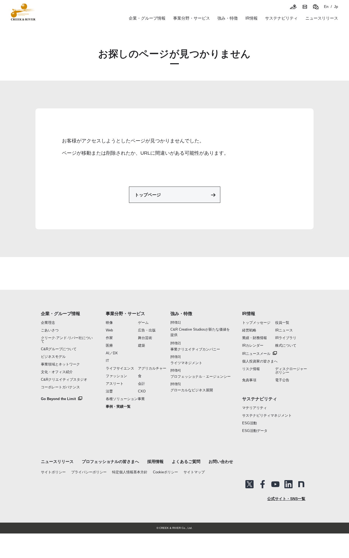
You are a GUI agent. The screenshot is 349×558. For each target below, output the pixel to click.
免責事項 (249, 380)
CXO (142, 391)
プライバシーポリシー (89, 472)
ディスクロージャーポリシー (291, 370)
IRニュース (284, 330)
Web (109, 330)
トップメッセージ (256, 323)
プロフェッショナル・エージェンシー (200, 376)
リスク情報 (251, 369)
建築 (141, 345)
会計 (141, 384)
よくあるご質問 (186, 461)
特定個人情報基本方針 (130, 472)
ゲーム (143, 323)
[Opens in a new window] (249, 484)
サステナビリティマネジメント (267, 415)
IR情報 (248, 313)
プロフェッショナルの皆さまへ (110, 461)
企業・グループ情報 (60, 313)
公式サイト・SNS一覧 (286, 498)
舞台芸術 (145, 338)
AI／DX (112, 353)
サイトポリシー (53, 472)
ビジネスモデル (53, 357)
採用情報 (155, 461)
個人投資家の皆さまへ (260, 361)
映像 (109, 323)
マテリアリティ (254, 408)
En (326, 6)
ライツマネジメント (186, 363)
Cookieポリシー (165, 472)
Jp (336, 6)
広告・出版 (147, 330)
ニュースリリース (57, 461)
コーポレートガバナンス (60, 387)
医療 (109, 345)
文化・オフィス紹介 (57, 372)
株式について (285, 345)
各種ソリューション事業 (125, 399)
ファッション (116, 376)
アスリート (115, 384)
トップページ (148, 195)
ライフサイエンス (120, 368)
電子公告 (282, 380)
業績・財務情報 (254, 338)
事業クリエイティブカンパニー (195, 349)
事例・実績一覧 (118, 406)
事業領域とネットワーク (60, 364)
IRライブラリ (285, 338)
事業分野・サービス (125, 313)
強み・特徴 (227, 18)
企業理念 (48, 323)
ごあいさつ (50, 330)
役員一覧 (282, 323)
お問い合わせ (221, 461)
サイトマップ (194, 472)
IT (107, 361)
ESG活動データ (254, 431)
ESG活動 (249, 423)
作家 (109, 338)
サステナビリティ (259, 399)
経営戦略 (249, 330)
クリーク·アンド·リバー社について (67, 339)
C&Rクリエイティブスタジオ (64, 379)
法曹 (109, 391)
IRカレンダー (252, 345)
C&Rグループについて (59, 349)
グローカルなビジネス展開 (191, 390)
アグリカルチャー (152, 368)
